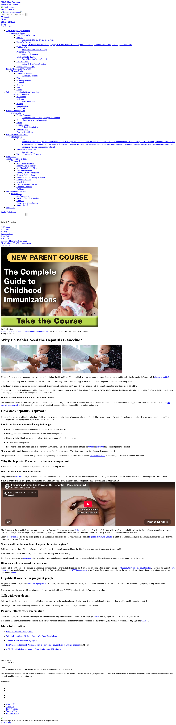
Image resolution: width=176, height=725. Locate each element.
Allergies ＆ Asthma (45, 141)
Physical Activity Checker (27, 184)
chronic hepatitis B (161, 377)
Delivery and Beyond (45, 40)
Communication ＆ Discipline (34, 118)
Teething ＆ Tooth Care (122, 45)
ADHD (34, 141)
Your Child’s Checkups (25, 35)
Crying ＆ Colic (57, 45)
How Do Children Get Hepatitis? (19, 632)
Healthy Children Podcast (26, 175)
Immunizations (22, 106)
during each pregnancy (36, 583)
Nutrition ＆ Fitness (30, 54)
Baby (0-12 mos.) (23, 42)
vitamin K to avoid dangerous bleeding (135, 568)
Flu (163, 141)
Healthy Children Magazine (27, 173)
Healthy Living (17, 71)
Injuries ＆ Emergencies (26, 149)
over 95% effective (97, 455)
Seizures (141, 144)
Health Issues (16, 137)
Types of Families (53, 118)
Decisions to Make (29, 40)
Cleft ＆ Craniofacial (96, 141)
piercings (100, 447)
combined (27, 558)
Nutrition (97, 45)
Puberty (38, 59)
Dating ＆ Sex (27, 64)
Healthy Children (8, 331)
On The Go (21, 108)
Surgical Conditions (39, 147)
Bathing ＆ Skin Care (30, 45)
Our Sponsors (9, 7)
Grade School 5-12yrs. (25, 57)
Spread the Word (23, 205)
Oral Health (21, 85)
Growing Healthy (23, 80)
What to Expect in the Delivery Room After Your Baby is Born (31, 636)
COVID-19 (110, 141)
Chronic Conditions (80, 141)
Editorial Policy (12, 713)
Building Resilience (30, 76)
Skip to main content (9, 4)
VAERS (144, 621)
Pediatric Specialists (30, 127)
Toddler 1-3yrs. (22, 47)
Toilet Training (41, 49)
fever (97, 616)
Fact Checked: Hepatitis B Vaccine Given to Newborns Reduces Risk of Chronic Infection (43, 645)
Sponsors (20, 200)
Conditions (20, 139)
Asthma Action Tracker (25, 166)
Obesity (134, 144)
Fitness (24, 49)
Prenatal (19, 37)
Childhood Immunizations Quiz (14, 241)
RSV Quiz (5, 236)
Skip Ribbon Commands (11, 2)
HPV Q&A (5, 238)
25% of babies (12, 537)
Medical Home (22, 125)
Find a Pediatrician (24, 170)
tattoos (91, 447)
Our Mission (16, 194)
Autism (57, 141)
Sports (19, 90)
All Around (21, 97)
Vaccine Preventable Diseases (28, 154)
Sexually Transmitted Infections (157, 144)
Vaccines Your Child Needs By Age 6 (21, 640)
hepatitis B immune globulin (100, 537)
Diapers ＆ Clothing (72, 45)
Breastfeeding (45, 45)
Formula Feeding (87, 45)
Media (19, 122)
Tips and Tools (17, 161)
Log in (3, 9)
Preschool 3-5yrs (23, 52)
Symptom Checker (24, 187)
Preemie (104, 45)
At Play (19, 104)
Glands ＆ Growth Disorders (64, 144)
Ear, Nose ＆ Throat (145, 141)
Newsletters (21, 182)
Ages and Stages (18, 33)
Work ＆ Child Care (24, 132)
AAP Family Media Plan (26, 168)
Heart (104, 144)
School (44, 59)
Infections (111, 144)
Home (3, 24)
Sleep (110, 45)
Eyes (155, 141)
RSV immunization (80, 570)
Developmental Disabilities (126, 141)
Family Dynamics (23, 115)
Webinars (20, 189)
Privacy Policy (12, 709)
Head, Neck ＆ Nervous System (89, 144)
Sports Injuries (27, 152)
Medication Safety (29, 101)
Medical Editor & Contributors (28, 198)
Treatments (51, 147)
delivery (78, 530)
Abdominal (26, 141)
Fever (159, 141)
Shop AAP (10, 207)
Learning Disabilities (123, 144)
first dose (18, 476)
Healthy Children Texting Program (30, 177)
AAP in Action (22, 196)
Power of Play (22, 129)
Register (11, 9)
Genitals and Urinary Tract (41, 144)
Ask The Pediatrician (25, 163)
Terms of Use (11, 711)
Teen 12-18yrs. (22, 61)
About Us (10, 706)
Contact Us (10, 704)
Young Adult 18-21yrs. (25, 66)
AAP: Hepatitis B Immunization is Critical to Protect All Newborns (33, 649)
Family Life (16, 113)
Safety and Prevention (20, 94)
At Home (20, 99)
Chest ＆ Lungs (66, 141)
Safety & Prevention (25, 331)
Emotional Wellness (24, 73)
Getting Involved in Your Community (31, 120)
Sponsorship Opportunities (27, 203)
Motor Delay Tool (23, 180)
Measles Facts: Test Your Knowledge (16, 243)
